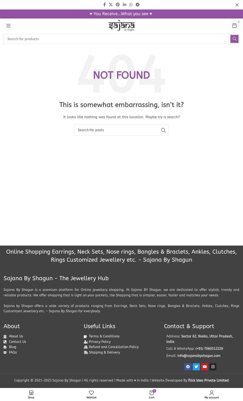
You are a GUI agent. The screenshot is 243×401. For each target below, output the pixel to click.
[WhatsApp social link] (131, 4)
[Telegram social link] (137, 4)
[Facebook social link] (104, 4)
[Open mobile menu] (8, 25)
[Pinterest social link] (117, 4)
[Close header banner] (237, 4)
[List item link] (201, 348)
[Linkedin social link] (124, 4)
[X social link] (110, 4)
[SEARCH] (234, 39)
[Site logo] (121, 25)
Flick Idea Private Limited (208, 380)
